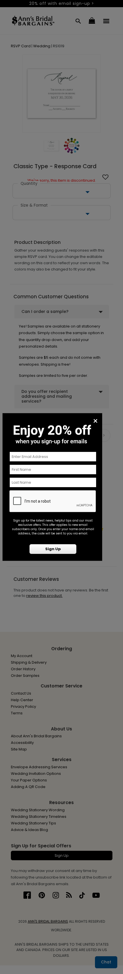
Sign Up (53, 549)
